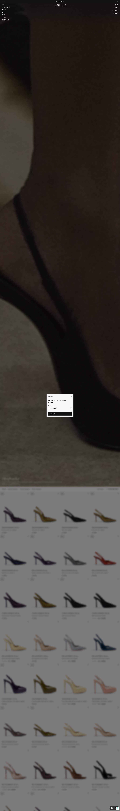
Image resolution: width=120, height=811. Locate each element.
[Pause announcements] (117, 1)
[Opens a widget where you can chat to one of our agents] (113, 808)
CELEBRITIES (5, 20)
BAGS (3, 15)
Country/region (51, 405)
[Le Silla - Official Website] (60, 5)
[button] (6, 4)
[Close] (70, 396)
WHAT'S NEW (6, 7)
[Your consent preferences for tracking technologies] (117, 808)
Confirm (52, 413)
